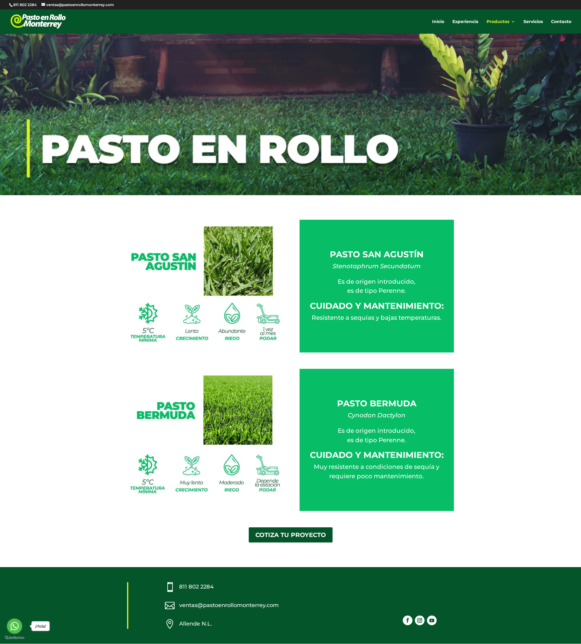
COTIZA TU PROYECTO (290, 535)
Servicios (533, 21)
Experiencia (465, 21)
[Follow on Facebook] (407, 620)
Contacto (561, 21)
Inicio (438, 21)
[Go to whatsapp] (14, 626)
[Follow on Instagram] (420, 620)
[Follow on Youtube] (432, 620)
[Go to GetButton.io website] (14, 638)
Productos (498, 21)
